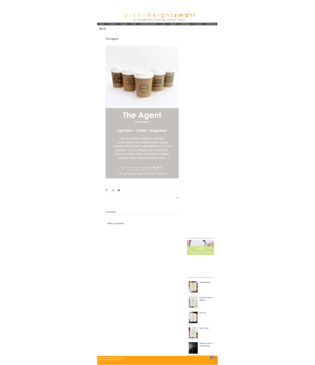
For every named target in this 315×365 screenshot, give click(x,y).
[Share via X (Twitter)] (113, 190)
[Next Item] (210, 247)
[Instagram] (215, 357)
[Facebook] (212, 357)
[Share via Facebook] (107, 190)
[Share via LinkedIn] (119, 190)
